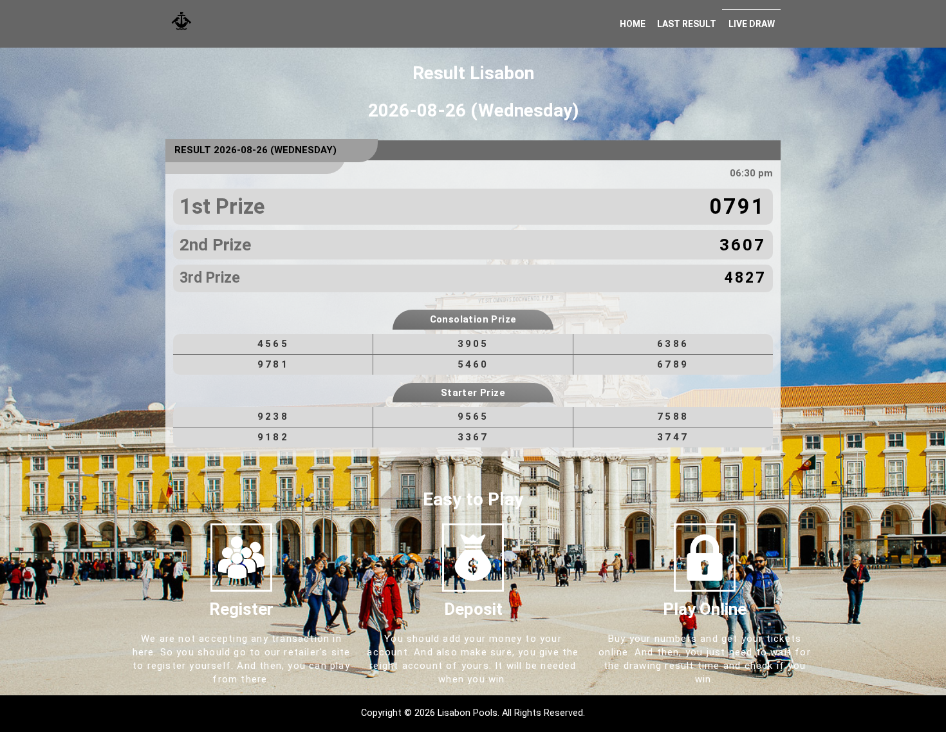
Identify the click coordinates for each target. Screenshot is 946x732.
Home (632, 24)
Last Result (686, 24)
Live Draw (751, 24)
